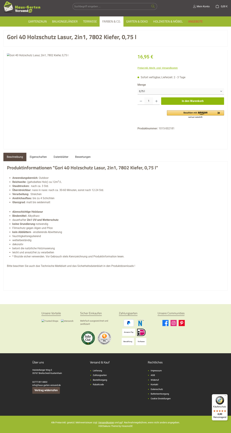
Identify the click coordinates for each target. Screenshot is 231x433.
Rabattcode (98, 384)
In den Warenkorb (193, 101)
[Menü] (226, 396)
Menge (148, 84)
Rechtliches (155, 362)
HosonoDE (127, 426)
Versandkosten (106, 422)
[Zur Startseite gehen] (22, 7)
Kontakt (154, 384)
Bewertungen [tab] (83, 157)
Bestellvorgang (100, 380)
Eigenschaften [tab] (38, 157)
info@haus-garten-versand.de (46, 385)
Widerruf (155, 380)
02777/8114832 (39, 382)
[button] (195, 114)
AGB (153, 375)
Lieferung (97, 370)
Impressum (156, 370)
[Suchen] (153, 6)
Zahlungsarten (100, 375)
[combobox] (111, 6)
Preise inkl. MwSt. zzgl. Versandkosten (157, 68)
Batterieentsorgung (160, 394)
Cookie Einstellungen (161, 398)
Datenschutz (157, 389)
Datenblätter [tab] (61, 157)
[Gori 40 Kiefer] (69, 98)
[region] (69, 98)
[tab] (14, 157)
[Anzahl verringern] (140, 101)
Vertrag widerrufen (46, 390)
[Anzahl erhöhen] (156, 101)
